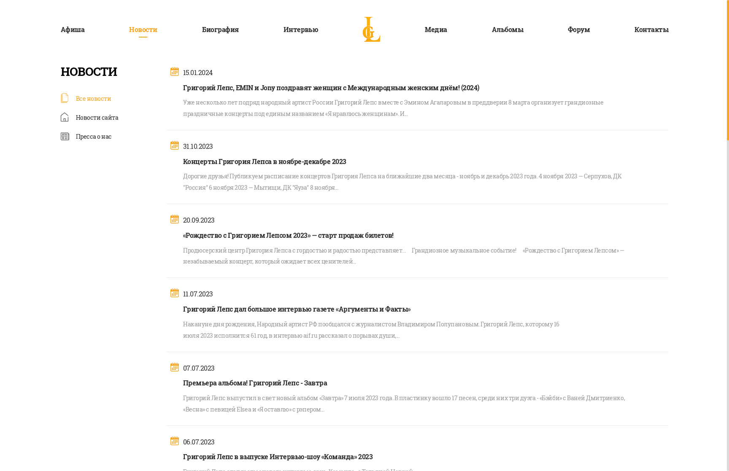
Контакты (651, 29)
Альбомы (507, 29)
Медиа (436, 29)
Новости (143, 29)
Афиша (72, 29)
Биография (220, 29)
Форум (579, 29)
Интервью (301, 29)
